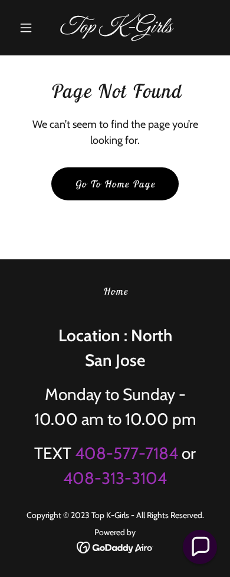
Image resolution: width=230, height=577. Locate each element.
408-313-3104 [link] (115, 478)
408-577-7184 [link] (126, 453)
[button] (29, 27)
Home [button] (115, 291)
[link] (114, 29)
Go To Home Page (115, 184)
